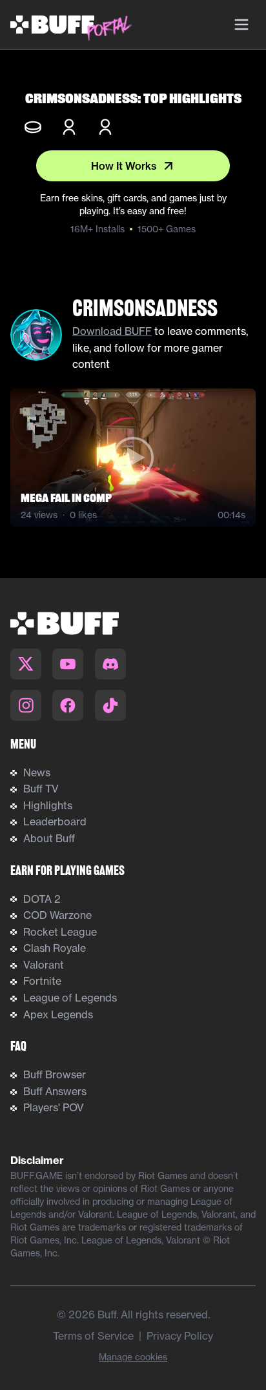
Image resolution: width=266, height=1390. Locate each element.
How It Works (124, 165)
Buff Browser (54, 1074)
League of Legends (70, 997)
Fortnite (42, 980)
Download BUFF (112, 331)
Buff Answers (55, 1091)
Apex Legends (58, 1014)
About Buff (49, 838)
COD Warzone (57, 915)
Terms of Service (93, 1335)
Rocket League (60, 931)
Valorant (43, 964)
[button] (133, 457)
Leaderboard (55, 821)
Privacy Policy (180, 1335)
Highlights (47, 805)
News (36, 772)
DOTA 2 (42, 898)
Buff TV (41, 788)
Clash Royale (54, 948)
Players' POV (53, 1107)
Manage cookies (133, 1357)
